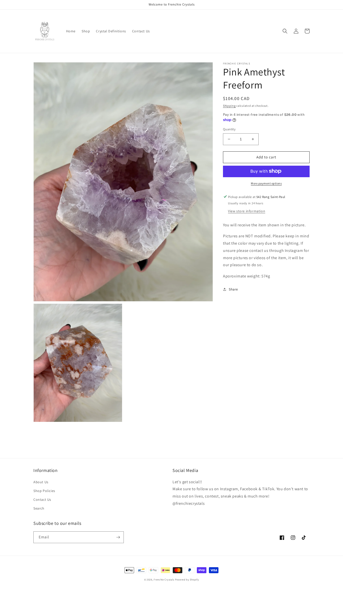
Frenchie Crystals (164, 579)
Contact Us (42, 499)
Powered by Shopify (187, 579)
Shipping (229, 106)
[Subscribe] (118, 537)
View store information (246, 211)
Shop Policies (44, 490)
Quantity (229, 129)
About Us (40, 482)
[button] (285, 31)
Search (38, 508)
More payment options (266, 183)
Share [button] (233, 289)
